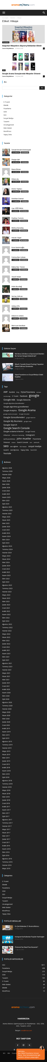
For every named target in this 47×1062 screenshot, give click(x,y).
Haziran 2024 (6, 553)
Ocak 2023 (6, 608)
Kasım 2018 (6, 771)
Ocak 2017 (6, 842)
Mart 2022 (6, 640)
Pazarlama (6, 42)
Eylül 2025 (5, 504)
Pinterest (6, 442)
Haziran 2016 (6, 865)
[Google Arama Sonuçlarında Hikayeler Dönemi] (23, 62)
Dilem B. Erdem (18, 316)
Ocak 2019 (6, 764)
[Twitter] (29, 1045)
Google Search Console (16, 428)
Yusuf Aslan (16, 277)
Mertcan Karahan (18, 326)
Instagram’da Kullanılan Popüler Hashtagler (29, 937)
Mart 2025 (6, 523)
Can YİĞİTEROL (17, 208)
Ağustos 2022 (7, 624)
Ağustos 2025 (7, 507)
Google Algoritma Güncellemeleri (13, 403)
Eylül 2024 (5, 543)
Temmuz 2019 (7, 745)
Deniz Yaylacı (17, 189)
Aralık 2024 (6, 533)
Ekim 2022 (6, 618)
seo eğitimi (14, 446)
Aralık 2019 (6, 728)
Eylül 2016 (5, 855)
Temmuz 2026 (7, 471)
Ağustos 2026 (7, 468)
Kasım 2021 (6, 654)
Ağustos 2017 (7, 820)
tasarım (6, 450)
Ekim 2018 (6, 774)
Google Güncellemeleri (14, 417)
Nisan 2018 (6, 794)
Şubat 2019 (6, 761)
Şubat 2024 (6, 566)
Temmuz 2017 (7, 823)
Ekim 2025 (6, 500)
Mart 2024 (6, 562)
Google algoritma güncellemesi (16, 407)
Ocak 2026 (6, 491)
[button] (3, 13)
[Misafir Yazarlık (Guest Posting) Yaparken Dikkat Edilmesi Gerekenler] (7, 367)
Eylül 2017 (5, 816)
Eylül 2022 (5, 621)
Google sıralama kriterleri (13, 431)
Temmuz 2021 (7, 667)
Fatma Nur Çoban (18, 257)
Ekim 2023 (6, 579)
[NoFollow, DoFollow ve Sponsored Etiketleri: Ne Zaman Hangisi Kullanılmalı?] (7, 355)
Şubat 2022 (6, 644)
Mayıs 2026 (6, 478)
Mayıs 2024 (6, 556)
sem (31, 442)
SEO (4, 70)
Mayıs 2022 (6, 634)
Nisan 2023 (6, 598)
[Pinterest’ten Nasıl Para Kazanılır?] (7, 950)
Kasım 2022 (6, 614)
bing (17, 392)
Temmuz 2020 (7, 706)
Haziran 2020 (6, 709)
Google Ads (9, 400)
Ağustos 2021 (7, 663)
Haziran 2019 (6, 748)
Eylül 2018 (5, 777)
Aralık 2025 (6, 494)
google (34, 395)
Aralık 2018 (6, 767)
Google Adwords (23, 400)
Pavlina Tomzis (18, 218)
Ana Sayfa (5, 18)
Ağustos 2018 (7, 780)
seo (6, 446)
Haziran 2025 (6, 513)
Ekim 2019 (6, 735)
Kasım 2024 (6, 536)
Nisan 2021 (6, 676)
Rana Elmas (16, 169)
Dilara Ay (15, 179)
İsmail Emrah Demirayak (21, 150)
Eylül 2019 (5, 738)
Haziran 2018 (6, 787)
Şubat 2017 (6, 839)
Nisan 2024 (6, 559)
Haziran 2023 (6, 592)
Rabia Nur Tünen (18, 267)
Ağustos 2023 (7, 585)
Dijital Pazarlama (28, 392)
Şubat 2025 (6, 527)
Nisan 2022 (6, 637)
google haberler (31, 417)
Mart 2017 (6, 836)
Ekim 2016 (6, 852)
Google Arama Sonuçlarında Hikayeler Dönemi (21, 74)
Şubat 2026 (6, 487)
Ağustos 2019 (7, 741)
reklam (13, 442)
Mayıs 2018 (6, 790)
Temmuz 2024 (7, 549)
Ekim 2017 (6, 813)
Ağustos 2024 (7, 546)
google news (27, 421)
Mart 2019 (6, 758)
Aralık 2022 (6, 611)
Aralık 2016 (6, 846)
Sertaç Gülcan (17, 296)
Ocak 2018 (6, 803)
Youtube (7, 453)
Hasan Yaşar (16, 238)
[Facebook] (17, 1045)
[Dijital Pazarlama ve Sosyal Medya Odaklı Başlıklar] (7, 377)
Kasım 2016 (6, 849)
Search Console (22, 442)
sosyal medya (34, 446)
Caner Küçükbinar (8, 48)
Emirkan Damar (18, 199)
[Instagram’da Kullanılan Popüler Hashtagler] (7, 939)
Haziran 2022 (6, 631)
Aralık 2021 (6, 650)
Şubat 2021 (6, 683)
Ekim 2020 (6, 696)
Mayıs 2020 (6, 712)
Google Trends (30, 432)
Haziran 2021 (6, 670)
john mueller (24, 438)
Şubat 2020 (6, 722)
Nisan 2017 (6, 833)
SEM (5, 112)
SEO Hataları (23, 446)
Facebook (23, 396)
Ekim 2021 (6, 657)
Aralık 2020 (6, 689)
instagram (30, 435)
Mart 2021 (6, 680)
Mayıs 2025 (6, 517)
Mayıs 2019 (6, 751)
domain (38, 392)
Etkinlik (5, 105)
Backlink (12, 392)
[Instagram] (23, 1045)
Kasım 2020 (6, 693)
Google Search (10, 425)
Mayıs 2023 (6, 595)
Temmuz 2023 (7, 588)
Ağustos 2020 (7, 702)
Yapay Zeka (7, 134)
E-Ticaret (6, 102)
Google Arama (27, 410)
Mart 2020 (6, 719)
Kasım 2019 (6, 732)
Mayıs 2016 (6, 868)
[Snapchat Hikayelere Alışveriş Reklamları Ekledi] (23, 34)
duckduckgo (6, 396)
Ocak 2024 (6, 569)
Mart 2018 (6, 797)
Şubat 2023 (6, 605)
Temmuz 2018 (7, 784)
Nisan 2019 (6, 754)
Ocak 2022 (6, 647)
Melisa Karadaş (18, 228)
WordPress (7, 131)
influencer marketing (18, 435)
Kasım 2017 (6, 810)
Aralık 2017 (6, 807)
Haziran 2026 (6, 474)
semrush (36, 442)
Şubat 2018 (6, 800)
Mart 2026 (6, 484)
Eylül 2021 (5, 660)
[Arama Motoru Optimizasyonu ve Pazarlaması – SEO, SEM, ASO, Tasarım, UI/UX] (23, 5)
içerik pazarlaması (9, 439)
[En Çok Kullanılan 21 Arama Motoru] (7, 927)
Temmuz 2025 (7, 510)
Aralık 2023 (6, 572)
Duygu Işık (16, 159)
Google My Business (12, 421)
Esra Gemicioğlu (18, 247)
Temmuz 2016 (7, 862)
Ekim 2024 (6, 540)
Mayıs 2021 (6, 673)
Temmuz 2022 (7, 627)
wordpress (14, 450)
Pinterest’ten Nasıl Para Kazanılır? (26, 947)
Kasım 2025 (6, 497)
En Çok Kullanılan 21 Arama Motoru (27, 926)
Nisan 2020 (6, 715)
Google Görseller (24, 414)
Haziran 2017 (6, 826)
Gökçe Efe (16, 306)
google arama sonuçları (10, 414)
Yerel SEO (33, 450)
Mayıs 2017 (6, 829)
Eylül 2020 (5, 699)
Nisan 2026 (6, 481)
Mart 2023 (6, 601)
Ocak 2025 (6, 530)
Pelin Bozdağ (17, 286)
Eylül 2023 (5, 582)
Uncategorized (8, 125)
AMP (5, 392)
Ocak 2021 (6, 686)
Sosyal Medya (8, 118)
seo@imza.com (26, 1030)
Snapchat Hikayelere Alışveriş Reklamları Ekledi (21, 46)
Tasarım (6, 121)
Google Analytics (10, 410)
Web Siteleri (7, 128)
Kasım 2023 (6, 575)
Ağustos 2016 (7, 859)
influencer (6, 435)
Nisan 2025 (6, 520)
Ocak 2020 (6, 725)
